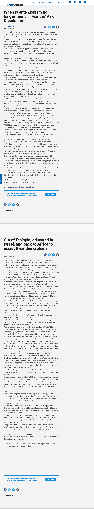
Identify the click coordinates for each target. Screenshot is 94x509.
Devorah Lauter (10, 26)
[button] (91, 2)
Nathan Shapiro (25, 254)
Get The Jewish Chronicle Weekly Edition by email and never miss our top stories (22, 194)
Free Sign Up (50, 194)
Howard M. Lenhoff (11, 254)
